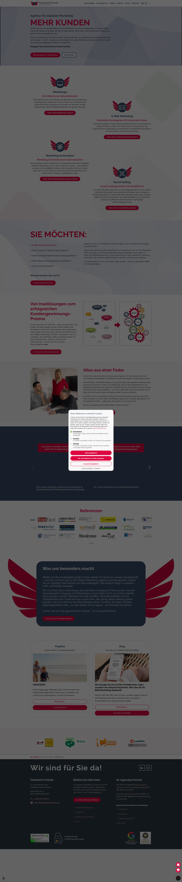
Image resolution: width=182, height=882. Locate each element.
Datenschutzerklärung (99, 428)
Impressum (97, 468)
